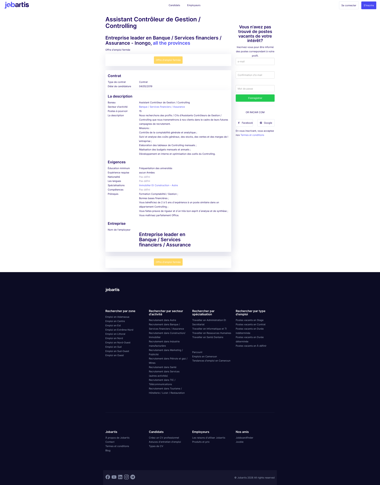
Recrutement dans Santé (162, 367)
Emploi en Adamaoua (117, 316)
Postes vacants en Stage (249, 320)
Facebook (247, 122)
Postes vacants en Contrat (251, 324)
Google (268, 122)
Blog (107, 450)
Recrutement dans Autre (162, 320)
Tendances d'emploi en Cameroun (211, 360)
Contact (109, 441)
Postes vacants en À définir (251, 345)
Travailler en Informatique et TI (209, 328)
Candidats (174, 5)
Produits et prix (201, 441)
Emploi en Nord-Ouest (117, 342)
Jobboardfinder (244, 437)
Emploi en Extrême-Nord (119, 329)
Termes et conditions (252, 134)
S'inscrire (369, 5)
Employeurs (193, 5)
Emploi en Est (113, 325)
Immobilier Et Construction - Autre (158, 185)
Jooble (239, 441)
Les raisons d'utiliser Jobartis (208, 437)
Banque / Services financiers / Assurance (162, 106)
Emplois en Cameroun (204, 356)
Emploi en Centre (115, 321)
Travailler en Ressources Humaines (211, 332)
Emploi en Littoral (115, 333)
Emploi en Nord (114, 338)
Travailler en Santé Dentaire (207, 337)
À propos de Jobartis (117, 437)
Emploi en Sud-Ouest (117, 351)
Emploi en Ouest (114, 355)
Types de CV (156, 446)
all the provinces (171, 43)
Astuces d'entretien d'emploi (165, 441)
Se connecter (348, 5)
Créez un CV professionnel (164, 437)
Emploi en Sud (113, 346)
